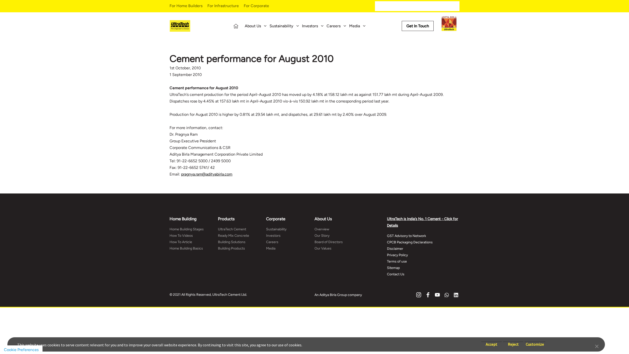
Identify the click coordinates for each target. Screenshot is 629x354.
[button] (597, 346)
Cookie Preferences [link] (21, 349)
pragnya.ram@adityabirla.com (206, 174)
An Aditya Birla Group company (338, 295)
